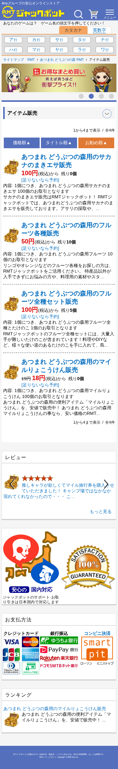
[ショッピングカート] (93, 16)
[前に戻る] (10, 78)
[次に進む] (107, 78)
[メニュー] (110, 14)
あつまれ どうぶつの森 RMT (62, 59)
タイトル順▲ (59, 142)
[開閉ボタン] (107, 113)
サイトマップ (13, 59)
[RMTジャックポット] (33, 12)
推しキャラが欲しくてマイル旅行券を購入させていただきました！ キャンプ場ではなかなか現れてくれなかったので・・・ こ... (58, 491)
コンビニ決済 (97, 633)
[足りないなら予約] (40, 179)
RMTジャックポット (48, 757)
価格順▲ (22, 142)
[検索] (78, 14)
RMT (31, 59)
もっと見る (101, 511)
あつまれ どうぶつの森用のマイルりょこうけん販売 (54, 708)
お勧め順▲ (96, 142)
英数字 (99, 30)
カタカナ (73, 30)
